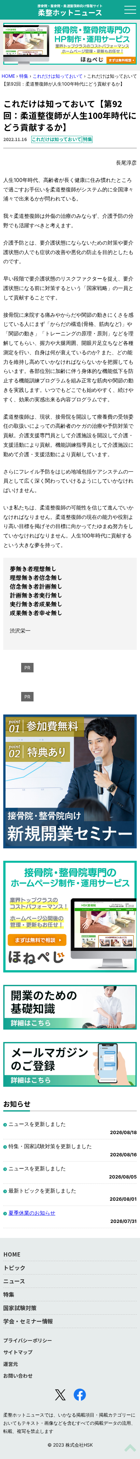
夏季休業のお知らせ (31, 1213)
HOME (8, 76)
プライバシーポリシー (27, 1340)
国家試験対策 (19, 1308)
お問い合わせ (18, 1375)
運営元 (10, 1363)
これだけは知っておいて (58, 76)
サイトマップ (18, 1352)
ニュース (14, 1281)
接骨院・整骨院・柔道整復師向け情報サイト (70, 9)
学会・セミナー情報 (28, 1321)
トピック (14, 1267)
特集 (23, 76)
